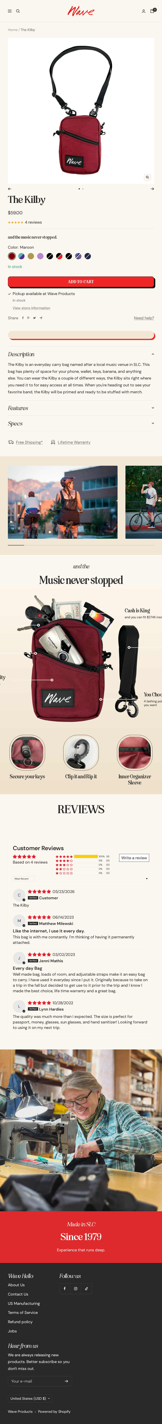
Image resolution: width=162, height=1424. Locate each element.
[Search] (18, 11)
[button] (64, 856)
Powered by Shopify (54, 1411)
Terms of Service (23, 1312)
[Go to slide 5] (79, 188)
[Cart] (152, 11)
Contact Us (18, 1294)
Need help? (144, 317)
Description (21, 354)
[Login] (143, 11)
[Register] (66, 1381)
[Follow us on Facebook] (64, 1288)
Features (18, 408)
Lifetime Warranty (74, 442)
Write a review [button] (134, 857)
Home (13, 29)
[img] (40, 891)
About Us (16, 1284)
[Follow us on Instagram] (75, 1288)
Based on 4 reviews (30, 862)
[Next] (152, 188)
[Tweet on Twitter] (34, 318)
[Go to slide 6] (82, 188)
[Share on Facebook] (23, 318)
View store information (31, 308)
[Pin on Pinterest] (28, 318)
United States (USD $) (28, 1398)
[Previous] (9, 188)
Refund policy (20, 1321)
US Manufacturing (24, 1303)
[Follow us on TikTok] (86, 1288)
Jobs (12, 1331)
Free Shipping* (29, 442)
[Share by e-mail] (41, 318)
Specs (15, 423)
